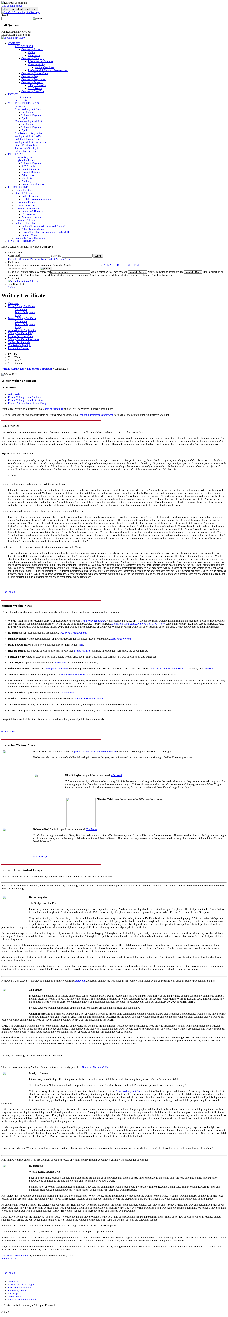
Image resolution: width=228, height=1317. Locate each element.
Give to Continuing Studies (22, 1299)
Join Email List (16, 284)
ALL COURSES (24, 46)
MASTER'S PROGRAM (21, 241)
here (81, 644)
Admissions (27, 175)
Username (13, 255)
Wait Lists (26, 178)
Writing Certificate (44, 67)
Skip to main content (12, 5)
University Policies (25, 220)
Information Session (25, 151)
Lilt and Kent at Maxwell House (168, 668)
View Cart (13, 278)
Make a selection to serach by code (108, 271)
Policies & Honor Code (27, 139)
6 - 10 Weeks (35, 88)
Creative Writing (36, 64)
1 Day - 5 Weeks (37, 85)
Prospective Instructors (20, 1287)
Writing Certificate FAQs (28, 136)
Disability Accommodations (36, 199)
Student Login (15, 252)
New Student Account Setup (56, 259)
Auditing (26, 181)
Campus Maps (29, 235)
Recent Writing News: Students (24, 397)
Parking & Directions (26, 223)
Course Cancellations (32, 184)
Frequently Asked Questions (30, 238)
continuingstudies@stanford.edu (97, 414)
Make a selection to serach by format (130, 275)
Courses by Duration (32, 82)
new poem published (57, 668)
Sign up (12, 287)
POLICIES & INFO (19, 187)
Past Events (21, 100)
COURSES (14, 43)
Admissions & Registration (29, 133)
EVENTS (13, 94)
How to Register (23, 157)
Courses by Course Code (34, 73)
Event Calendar (23, 97)
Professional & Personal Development (48, 70)
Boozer (209, 668)
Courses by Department (33, 79)
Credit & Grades (30, 169)
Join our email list (54, 408)
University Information (27, 208)
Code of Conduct (30, 196)
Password (56, 255)
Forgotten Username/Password (24, 259)
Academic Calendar (31, 217)
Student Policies (23, 193)
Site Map (13, 1293)
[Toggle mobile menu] (19, 9)
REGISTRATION (18, 154)
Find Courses (15, 262)
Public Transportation (32, 229)
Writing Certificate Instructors (30, 142)
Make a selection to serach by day (165, 271)
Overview (20, 106)
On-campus (34, 55)
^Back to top (8, 591)
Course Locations (24, 190)
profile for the (95, 751)
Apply (24, 118)
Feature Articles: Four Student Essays (28, 403)
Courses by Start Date (32, 91)
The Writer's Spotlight (26, 148)
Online (31, 52)
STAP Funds (28, 166)
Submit (98, 256)
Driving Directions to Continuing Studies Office (46, 232)
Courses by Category (32, 58)
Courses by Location (32, 49)
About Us (13, 1281)
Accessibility (15, 1296)
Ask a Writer (14, 394)
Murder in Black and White (96, 1067)
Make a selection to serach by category (28, 271)
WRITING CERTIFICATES (23, 103)
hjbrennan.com (9, 1258)
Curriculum (27, 112)
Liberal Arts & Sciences (40, 61)
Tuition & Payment (31, 115)
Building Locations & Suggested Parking (43, 226)
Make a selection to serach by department (29, 265)
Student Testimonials (26, 145)
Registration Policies (25, 160)
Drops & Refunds (30, 172)
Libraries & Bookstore (33, 211)
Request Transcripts (25, 205)
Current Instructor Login (21, 1284)
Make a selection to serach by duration (68, 275)
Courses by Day (29, 76)
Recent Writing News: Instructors (25, 400)
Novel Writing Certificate (28, 109)
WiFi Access (28, 214)
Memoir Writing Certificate (29, 121)
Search (5, 15)
